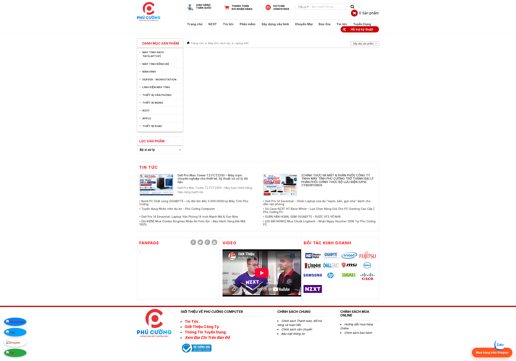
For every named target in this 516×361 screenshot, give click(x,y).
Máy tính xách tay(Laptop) (153, 54)
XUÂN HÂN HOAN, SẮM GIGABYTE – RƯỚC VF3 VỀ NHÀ (303, 216)
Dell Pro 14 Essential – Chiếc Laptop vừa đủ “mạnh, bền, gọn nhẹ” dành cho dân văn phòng (317, 202)
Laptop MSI (242, 43)
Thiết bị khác (152, 126)
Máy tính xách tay (219, 43)
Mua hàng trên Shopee (492, 352)
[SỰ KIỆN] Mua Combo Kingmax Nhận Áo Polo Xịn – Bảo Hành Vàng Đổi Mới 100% (192, 223)
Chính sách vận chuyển (296, 329)
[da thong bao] (196, 348)
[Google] (207, 242)
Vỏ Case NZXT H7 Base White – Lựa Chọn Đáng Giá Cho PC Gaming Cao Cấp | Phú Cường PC (318, 210)
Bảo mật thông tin (293, 333)
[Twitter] (200, 242)
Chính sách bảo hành (358, 332)
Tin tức (228, 24)
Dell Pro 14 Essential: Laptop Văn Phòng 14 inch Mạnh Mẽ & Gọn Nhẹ (189, 216)
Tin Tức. (192, 321)
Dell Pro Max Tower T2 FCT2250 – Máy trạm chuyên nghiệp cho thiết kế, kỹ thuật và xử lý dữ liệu (213, 178)
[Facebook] (193, 242)
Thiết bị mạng (152, 102)
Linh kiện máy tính (156, 87)
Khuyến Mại (304, 24)
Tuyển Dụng (362, 24)
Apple (146, 118)
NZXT (212, 24)
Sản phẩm (369, 13)
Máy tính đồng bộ (155, 64)
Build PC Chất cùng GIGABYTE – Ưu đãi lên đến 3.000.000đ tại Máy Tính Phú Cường (193, 202)
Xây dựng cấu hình (275, 24)
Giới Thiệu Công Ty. (202, 326)
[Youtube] (214, 242)
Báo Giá (324, 24)
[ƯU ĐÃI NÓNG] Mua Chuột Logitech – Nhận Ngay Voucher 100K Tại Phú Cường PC (319, 223)
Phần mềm (247, 24)
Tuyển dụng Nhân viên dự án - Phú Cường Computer (178, 208)
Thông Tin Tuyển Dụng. (206, 332)
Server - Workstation (159, 79)
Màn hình (149, 71)
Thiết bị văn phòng (157, 95)
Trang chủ (194, 24)
